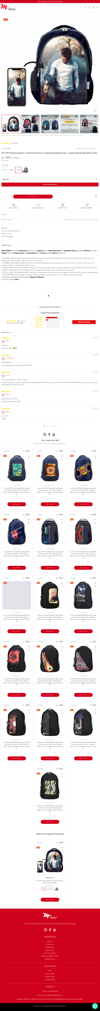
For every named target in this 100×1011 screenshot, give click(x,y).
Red (18, 170)
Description (6, 245)
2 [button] (47, 426)
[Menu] (98, 7)
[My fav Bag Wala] (8, 7)
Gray (4, 170)
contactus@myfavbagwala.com (52, 995)
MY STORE (6, 451)
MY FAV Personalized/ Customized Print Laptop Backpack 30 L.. (50, 882)
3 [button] (50, 426)
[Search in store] (90, 7)
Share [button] (5, 214)
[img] (5, 338)
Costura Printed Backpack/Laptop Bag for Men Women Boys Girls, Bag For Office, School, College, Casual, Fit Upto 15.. (16, 491)
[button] (95, 65)
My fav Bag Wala (43, 1006)
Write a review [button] (84, 322)
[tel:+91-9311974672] (86, 7)
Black (11, 170)
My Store (8, 148)
